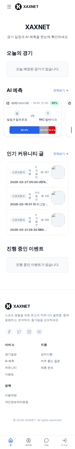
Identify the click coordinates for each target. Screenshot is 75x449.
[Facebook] (9, 332)
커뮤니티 (11, 368)
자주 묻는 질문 (50, 361)
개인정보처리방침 (16, 402)
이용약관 (11, 395)
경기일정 (11, 354)
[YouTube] (39, 332)
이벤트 (9, 374)
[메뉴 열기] (9, 7)
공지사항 (46, 354)
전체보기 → (60, 90)
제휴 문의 (47, 368)
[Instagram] (29, 332)
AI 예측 (9, 361)
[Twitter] (19, 332)
